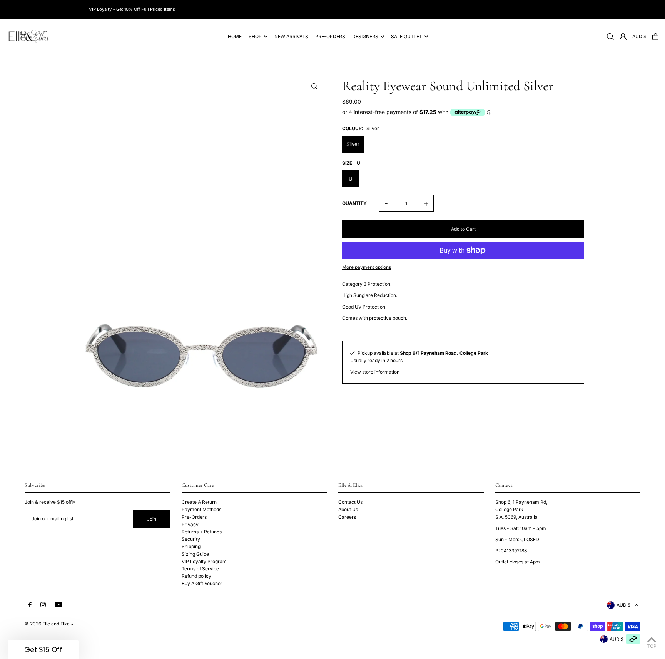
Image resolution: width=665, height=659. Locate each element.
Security (191, 539)
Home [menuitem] (235, 36)
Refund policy (196, 576)
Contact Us (350, 502)
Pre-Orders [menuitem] (330, 36)
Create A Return (199, 502)
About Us (348, 509)
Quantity (354, 203)
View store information (374, 372)
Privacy (190, 524)
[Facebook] (30, 605)
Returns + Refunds (202, 532)
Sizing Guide (195, 554)
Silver (352, 144)
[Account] (623, 36)
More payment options (366, 267)
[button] (43, 649)
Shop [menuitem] (255, 36)
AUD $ (639, 36)
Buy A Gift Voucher (202, 583)
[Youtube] (58, 605)
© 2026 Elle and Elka (47, 624)
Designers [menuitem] (365, 36)
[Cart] (655, 36)
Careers (347, 517)
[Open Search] (610, 36)
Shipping (191, 546)
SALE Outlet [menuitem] (406, 36)
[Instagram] (43, 605)
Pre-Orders (194, 517)
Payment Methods (201, 509)
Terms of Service (200, 569)
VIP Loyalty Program (204, 561)
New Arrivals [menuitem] (291, 36)
